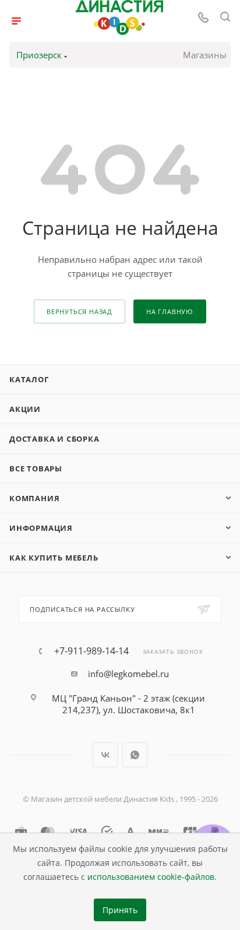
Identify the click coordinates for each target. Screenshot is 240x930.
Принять (120, 910)
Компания (34, 498)
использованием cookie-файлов (150, 877)
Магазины (205, 55)
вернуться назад (79, 311)
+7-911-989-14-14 (91, 651)
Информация (41, 528)
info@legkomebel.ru (128, 673)
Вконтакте (105, 754)
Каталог (29, 379)
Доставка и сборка (54, 439)
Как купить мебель (53, 557)
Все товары (35, 468)
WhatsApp (134, 754)
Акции (25, 409)
